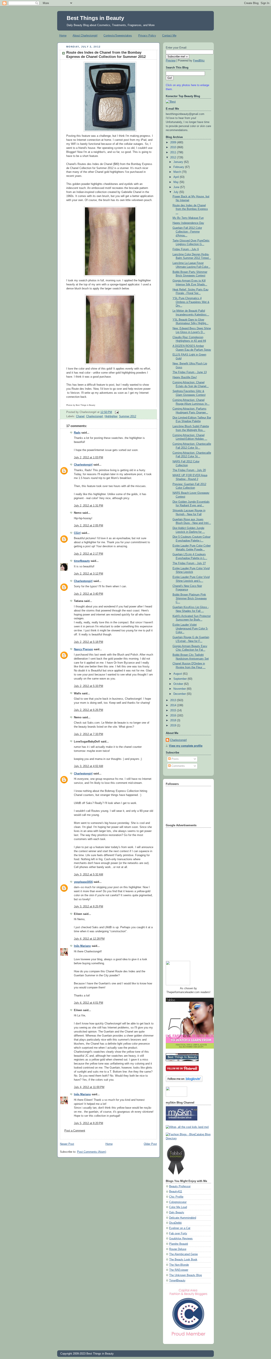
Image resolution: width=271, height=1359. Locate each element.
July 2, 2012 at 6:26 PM (88, 710)
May (176, 182)
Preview (171, 60)
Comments (178, 766)
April (176, 177)
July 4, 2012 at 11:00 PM (89, 1087)
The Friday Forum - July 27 (189, 563)
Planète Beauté (178, 1243)
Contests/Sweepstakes (118, 35)
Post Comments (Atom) (91, 1151)
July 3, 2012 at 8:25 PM (88, 906)
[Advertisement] (183, 892)
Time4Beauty (177, 1280)
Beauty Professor (180, 1186)
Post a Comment (74, 1130)
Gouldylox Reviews (181, 1238)
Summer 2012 (127, 416)
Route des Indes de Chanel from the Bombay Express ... (190, 209)
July (176, 192)
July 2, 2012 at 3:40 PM (88, 593)
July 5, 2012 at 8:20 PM (88, 1123)
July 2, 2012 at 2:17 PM (88, 553)
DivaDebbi (175, 1222)
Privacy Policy (147, 35)
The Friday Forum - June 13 (190, 372)
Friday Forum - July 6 (186, 249)
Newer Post (67, 1144)
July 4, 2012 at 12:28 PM (89, 938)
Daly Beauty (176, 1212)
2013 (173, 700)
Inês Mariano (82, 946)
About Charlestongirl (85, 35)
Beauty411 (175, 1191)
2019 (173, 725)
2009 (173, 142)
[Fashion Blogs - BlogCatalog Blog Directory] (188, 1138)
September (180, 678)
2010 (173, 147)
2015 (173, 710)
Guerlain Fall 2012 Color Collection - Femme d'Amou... (187, 231)
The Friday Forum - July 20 (189, 470)
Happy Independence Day (188, 223)
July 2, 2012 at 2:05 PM (88, 525)
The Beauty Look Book (183, 1259)
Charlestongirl (94, 416)
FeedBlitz (199, 60)
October (178, 683)
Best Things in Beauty (95, 18)
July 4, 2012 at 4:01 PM (88, 1002)
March (177, 171)
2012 (173, 157)
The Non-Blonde (179, 1264)
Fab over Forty (178, 1233)
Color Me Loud (178, 1207)
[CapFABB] (188, 1336)
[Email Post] (116, 412)
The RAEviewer (178, 1269)
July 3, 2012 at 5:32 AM (88, 874)
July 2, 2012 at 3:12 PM (88, 573)
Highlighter (111, 416)
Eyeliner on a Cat (179, 1228)
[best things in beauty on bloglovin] (184, 1081)
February (179, 167)
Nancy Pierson (83, 649)
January (178, 161)
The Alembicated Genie (183, 1254)
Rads (77, 432)
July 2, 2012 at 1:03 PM (88, 457)
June (176, 187)
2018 (173, 720)
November (180, 688)
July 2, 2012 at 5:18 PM (88, 641)
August (178, 673)
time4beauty (82, 561)
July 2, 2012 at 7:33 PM (88, 734)
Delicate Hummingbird (182, 1217)
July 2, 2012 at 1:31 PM (88, 505)
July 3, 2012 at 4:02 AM (88, 766)
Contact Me (169, 35)
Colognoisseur (178, 1202)
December (180, 693)
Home (62, 35)
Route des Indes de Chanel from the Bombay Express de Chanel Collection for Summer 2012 (106, 54)
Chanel (80, 416)
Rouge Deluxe (177, 1249)
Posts (175, 759)
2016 (173, 715)
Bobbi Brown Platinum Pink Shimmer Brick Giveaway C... (190, 598)
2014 (173, 705)
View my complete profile (185, 745)
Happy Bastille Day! (185, 377)
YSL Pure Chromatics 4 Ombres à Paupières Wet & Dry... (191, 302)
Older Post (150, 1144)
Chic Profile (176, 1196)
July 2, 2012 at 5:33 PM (88, 686)
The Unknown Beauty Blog (185, 1275)
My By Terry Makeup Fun (188, 217)
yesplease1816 (83, 881)
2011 (173, 152)
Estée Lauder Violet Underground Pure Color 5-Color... (190, 628)
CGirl (77, 533)
